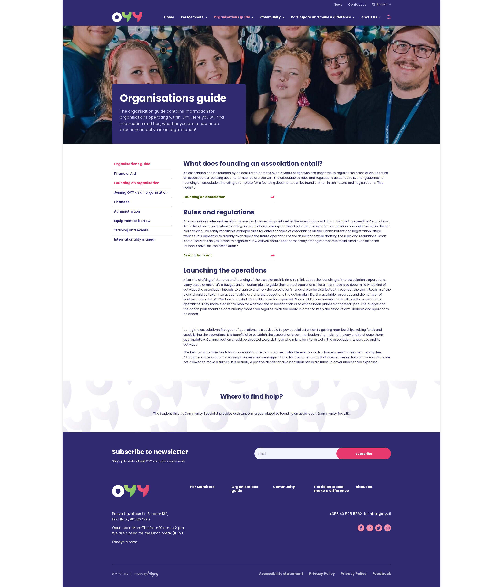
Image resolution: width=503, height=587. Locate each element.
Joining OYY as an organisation (141, 192)
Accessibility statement (281, 573)
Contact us (357, 4)
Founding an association (204, 197)
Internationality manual (134, 239)
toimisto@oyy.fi (377, 513)
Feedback (381, 573)
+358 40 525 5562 (345, 513)
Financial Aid (125, 173)
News (338, 4)
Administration (127, 211)
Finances (121, 202)
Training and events (131, 230)
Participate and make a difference (321, 17)
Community (270, 17)
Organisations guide (232, 17)
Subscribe (363, 453)
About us (369, 17)
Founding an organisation (136, 183)
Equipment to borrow (132, 220)
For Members (192, 17)
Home (169, 17)
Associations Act (197, 255)
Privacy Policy (322, 573)
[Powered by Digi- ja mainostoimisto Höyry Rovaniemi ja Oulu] (146, 573)
